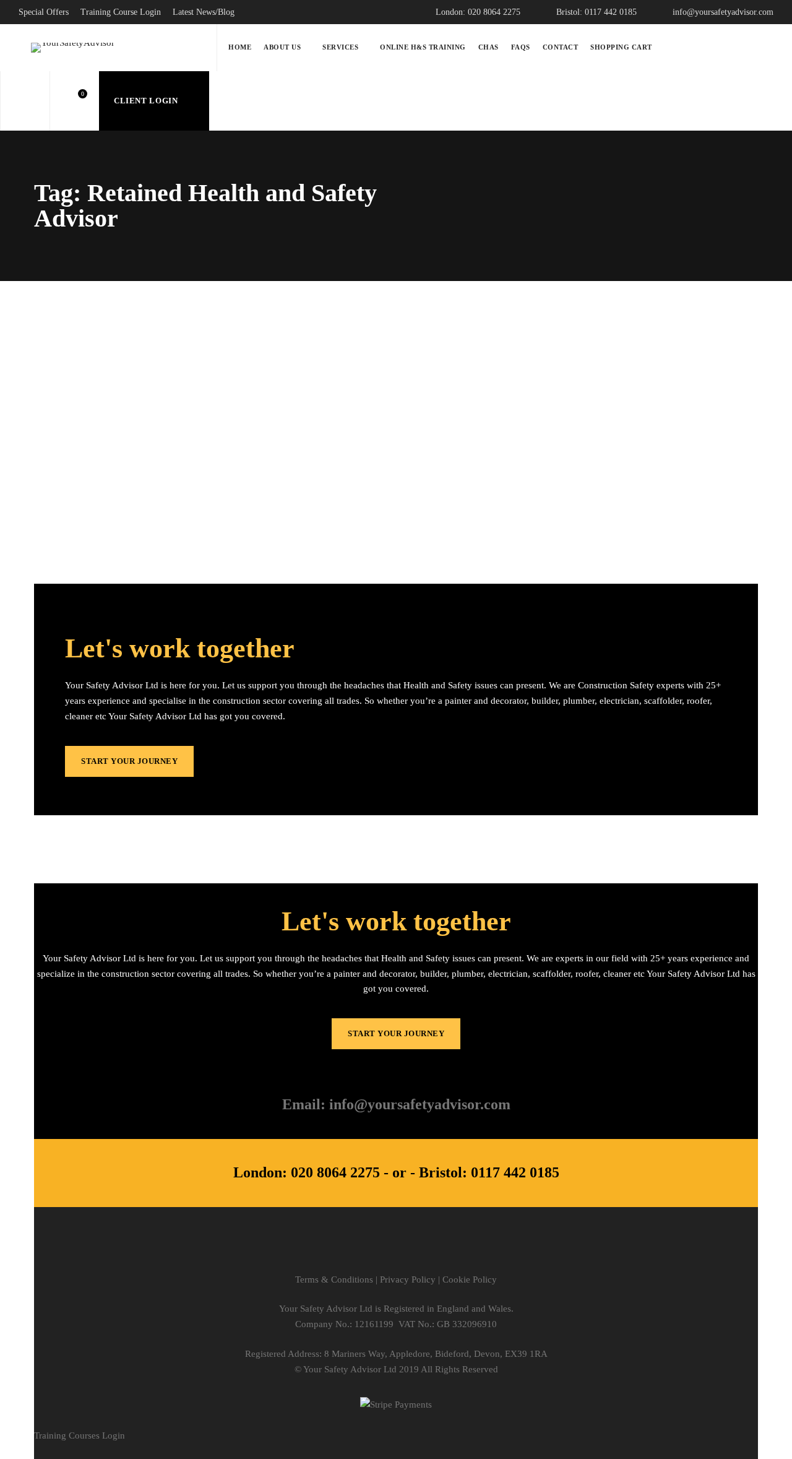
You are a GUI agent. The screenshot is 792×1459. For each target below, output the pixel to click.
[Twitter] (343, 1250)
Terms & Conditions (334, 1279)
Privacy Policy (408, 1279)
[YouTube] (449, 1250)
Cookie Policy (469, 1279)
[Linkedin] (423, 1250)
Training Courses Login (79, 1435)
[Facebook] (370, 1250)
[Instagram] (396, 1250)
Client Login (147, 100)
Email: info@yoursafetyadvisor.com (396, 1104)
